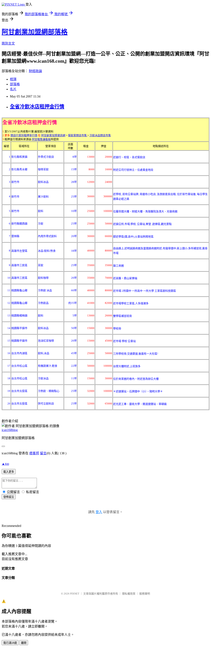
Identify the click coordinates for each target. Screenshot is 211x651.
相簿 (13, 79)
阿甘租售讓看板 (41, 139)
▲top (5, 463)
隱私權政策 (128, 593)
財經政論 (35, 71)
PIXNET (74, 593)
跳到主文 (8, 43)
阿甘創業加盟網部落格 (35, 32)
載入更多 (8, 471)
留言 (43, 453)
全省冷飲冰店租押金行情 (37, 106)
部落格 (15, 84)
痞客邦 (34, 453)
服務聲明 (144, 593)
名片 (13, 89)
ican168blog (10, 430)
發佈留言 (8, 496)
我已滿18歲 (10, 642)
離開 (23, 642)
